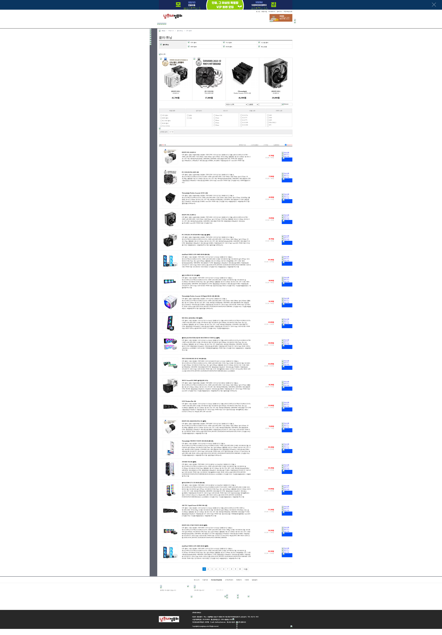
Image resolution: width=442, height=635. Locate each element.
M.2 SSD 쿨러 (166, 121)
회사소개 (196, 580)
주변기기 (171, 31)
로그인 (258, 11)
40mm (217, 120)
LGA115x (245, 115)
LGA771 (244, 118)
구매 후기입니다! (199, 590)
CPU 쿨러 (189, 31)
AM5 (270, 120)
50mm (217, 125)
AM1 (270, 115)
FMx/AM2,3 (272, 122)
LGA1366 (245, 125)
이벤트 (247, 580)
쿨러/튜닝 (180, 31)
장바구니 (279, 11)
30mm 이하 (218, 115)
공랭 (190, 115)
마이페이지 (271, 11)
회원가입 (264, 11)
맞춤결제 (254, 580)
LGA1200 (245, 122)
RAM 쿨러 (229, 47)
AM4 (270, 118)
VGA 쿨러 (229, 42)
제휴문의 (239, 580)
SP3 (270, 125)
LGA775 (244, 120)
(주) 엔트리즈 (242, 622)
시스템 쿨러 (264, 42)
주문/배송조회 (288, 11)
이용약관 (205, 580)
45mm (217, 123)
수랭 (190, 118)
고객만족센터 (229, 580)
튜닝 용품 (264, 47)
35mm (217, 118)
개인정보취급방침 (216, 580)
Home (163, 31)
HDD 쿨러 (194, 47)
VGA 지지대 (166, 126)
